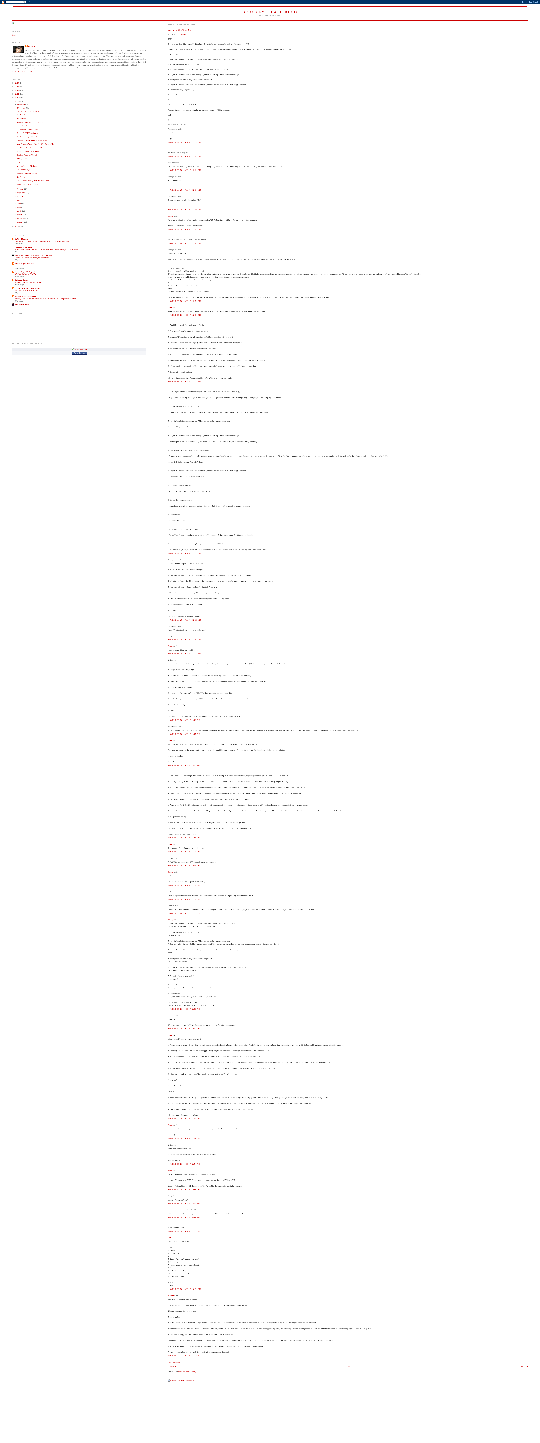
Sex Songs (21, 177)
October (20, 189)
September (21, 192)
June (19, 203)
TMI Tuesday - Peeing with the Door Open (33, 180)
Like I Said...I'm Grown (25, 125)
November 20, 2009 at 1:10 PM (184, 720)
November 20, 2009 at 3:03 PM (184, 913)
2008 (17, 226)
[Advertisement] (189, 1413)
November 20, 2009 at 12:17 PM (184, 229)
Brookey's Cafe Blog (270, 11)
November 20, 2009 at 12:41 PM (184, 381)
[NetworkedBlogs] (79, 349)
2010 (17, 97)
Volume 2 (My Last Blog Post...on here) (28, 282)
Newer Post (172, 1366)
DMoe (170, 1237)
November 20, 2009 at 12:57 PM (184, 653)
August (20, 196)
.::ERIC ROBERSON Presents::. (27, 288)
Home (348, 1366)
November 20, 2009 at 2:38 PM (184, 851)
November (21, 108)
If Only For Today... (24, 158)
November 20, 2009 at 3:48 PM (184, 1118)
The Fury (171, 1295)
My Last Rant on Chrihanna (27, 166)
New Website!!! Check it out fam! (26, 290)
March (20, 214)
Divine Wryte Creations (24, 263)
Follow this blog (79, 353)
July (19, 200)
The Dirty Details (22, 304)
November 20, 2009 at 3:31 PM (184, 1009)
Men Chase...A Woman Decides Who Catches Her (35, 144)
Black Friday (22, 115)
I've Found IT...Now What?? (27, 129)
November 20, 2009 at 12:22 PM (184, 243)
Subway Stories (20, 266)
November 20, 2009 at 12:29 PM (184, 301)
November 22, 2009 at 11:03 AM (184, 1355)
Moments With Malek (23, 247)
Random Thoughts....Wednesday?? (30, 122)
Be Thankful (21, 118)
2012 (17, 90)
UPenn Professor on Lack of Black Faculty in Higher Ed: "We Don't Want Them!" (43, 241)
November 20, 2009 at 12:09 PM (184, 142)
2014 (17, 83)
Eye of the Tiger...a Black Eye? (28, 111)
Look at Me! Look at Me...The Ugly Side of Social (32, 257)
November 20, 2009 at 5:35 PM (184, 1231)
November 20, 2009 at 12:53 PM (184, 639)
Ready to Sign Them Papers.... (28, 184)
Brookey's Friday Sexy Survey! (28, 151)
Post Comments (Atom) (187, 1371)
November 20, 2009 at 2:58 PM (184, 885)
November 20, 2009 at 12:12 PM (184, 156)
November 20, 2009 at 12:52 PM (184, 620)
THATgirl (171, 919)
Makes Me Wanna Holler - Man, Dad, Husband (33, 255)
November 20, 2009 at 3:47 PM (184, 1028)
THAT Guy (21, 162)
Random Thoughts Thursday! (28, 136)
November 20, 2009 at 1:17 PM (184, 734)
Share (170, 1388)
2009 (17, 101)
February (20, 218)
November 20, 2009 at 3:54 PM (184, 1164)
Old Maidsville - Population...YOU (30, 147)
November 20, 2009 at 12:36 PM (184, 315)
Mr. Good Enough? (24, 169)
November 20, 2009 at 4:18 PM (184, 1217)
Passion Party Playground (25, 296)
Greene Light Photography (25, 271)
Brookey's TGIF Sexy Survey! (181, 29)
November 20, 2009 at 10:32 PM (184, 1289)
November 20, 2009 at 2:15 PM (184, 837)
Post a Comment (174, 1362)
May (19, 207)
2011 (17, 94)
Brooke (171, 148)
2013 (17, 86)
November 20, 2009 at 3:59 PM (184, 1203)
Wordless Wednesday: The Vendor (26, 274)
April (19, 211)
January (20, 222)
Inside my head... (21, 280)
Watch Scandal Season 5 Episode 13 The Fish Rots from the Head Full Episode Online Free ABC (48, 249)
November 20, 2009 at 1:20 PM (184, 765)
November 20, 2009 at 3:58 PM (184, 1189)
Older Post (524, 1366)
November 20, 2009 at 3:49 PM (184, 1138)
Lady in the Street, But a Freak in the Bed (32, 140)
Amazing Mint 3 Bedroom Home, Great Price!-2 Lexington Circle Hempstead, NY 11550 (45, 298)
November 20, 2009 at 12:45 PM (184, 553)
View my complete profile (24, 71)
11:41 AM (183, 35)
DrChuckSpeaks (21, 238)
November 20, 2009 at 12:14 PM (184, 170)
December (21, 104)
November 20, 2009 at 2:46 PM (184, 865)
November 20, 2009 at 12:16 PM (184, 209)
